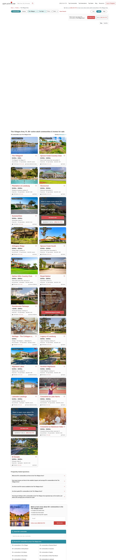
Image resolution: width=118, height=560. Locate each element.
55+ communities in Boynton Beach (48, 545)
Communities (16, 11)
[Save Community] (36, 155)
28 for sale (49, 254)
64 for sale (21, 194)
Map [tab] (104, 11)
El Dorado (16, 457)
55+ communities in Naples (46, 552)
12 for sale (48, 374)
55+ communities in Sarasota (47, 548)
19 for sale (21, 314)
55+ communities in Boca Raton (19, 555)
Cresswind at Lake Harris (50, 396)
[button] (38, 476)
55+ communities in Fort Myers (19, 552)
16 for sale (49, 344)
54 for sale (49, 194)
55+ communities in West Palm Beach (49, 555)
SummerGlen (17, 216)
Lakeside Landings (19, 396)
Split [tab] (99, 11)
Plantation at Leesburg (21, 186)
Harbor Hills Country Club (22, 276)
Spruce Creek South (48, 246)
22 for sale (48, 284)
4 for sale (19, 465)
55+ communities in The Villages (20, 545)
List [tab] (93, 11)
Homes (24, 11)
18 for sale (20, 344)
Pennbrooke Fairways (20, 306)
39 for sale (21, 224)
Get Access (60, 523)
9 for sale (20, 404)
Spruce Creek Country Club (51, 156)
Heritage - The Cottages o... (22, 336)
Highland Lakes (18, 366)
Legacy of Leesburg (48, 336)
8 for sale (48, 404)
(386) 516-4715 (63, 3)
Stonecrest (44, 186)
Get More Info (53, 217)
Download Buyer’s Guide (52, 312)
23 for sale (20, 284)
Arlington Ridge (18, 246)
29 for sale (20, 254)
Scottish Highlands (47, 366)
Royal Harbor (45, 276)
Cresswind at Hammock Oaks (51, 427)
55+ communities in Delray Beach (20, 548)
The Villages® (17, 156)
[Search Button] (32, 3)
